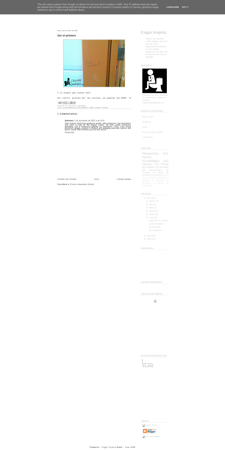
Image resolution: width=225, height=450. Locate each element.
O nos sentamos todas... (153, 132)
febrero (152, 214)
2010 (149, 239)
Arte (164, 175)
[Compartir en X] (68, 102)
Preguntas (146, 185)
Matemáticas (146, 183)
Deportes (162, 178)
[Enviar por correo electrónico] (62, 102)
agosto (152, 201)
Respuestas (150, 153)
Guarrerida (146, 180)
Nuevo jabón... (148, 117)
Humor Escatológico (150, 159)
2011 (149, 236)
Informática (160, 180)
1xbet (122, 126)
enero (152, 217)
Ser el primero (66, 35)
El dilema (146, 122)
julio (151, 204)
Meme (160, 172)
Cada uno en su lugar (158, 220)
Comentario (81, 106)
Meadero (161, 183)
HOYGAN (146, 175)
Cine (144, 178)
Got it (185, 7)
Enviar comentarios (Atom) (82, 184)
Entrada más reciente (66, 179)
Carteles (150, 167)
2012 (149, 198)
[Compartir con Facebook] (71, 102)
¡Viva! (145, 127)
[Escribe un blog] (65, 102)
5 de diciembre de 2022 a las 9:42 (89, 120)
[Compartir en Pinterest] (74, 102)
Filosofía (146, 172)
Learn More (172, 7)
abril (151, 207)
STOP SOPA (154, 227)
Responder (69, 132)
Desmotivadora (155, 170)
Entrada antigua (124, 179)
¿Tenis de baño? (156, 224)
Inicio (96, 179)
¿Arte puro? (147, 137)
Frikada (164, 164)
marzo (152, 211)
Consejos (163, 167)
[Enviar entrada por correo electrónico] (59, 102)
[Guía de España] (151, 436)
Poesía (157, 175)
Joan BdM (130, 447)
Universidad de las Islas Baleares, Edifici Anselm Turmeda (85, 107)
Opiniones (147, 164)
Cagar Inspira (153, 32)
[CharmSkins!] (150, 425)
